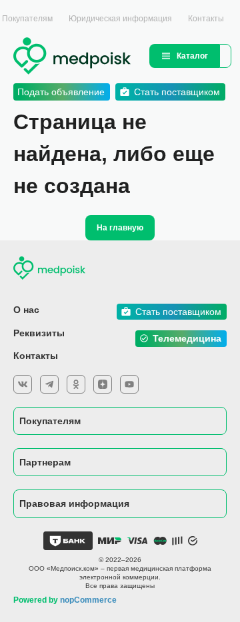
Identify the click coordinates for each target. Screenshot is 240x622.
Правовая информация (74, 503)
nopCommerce (88, 600)
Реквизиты (39, 333)
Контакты (206, 18)
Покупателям (50, 421)
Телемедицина (187, 338)
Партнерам (45, 462)
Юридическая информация (120, 18)
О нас (26, 309)
